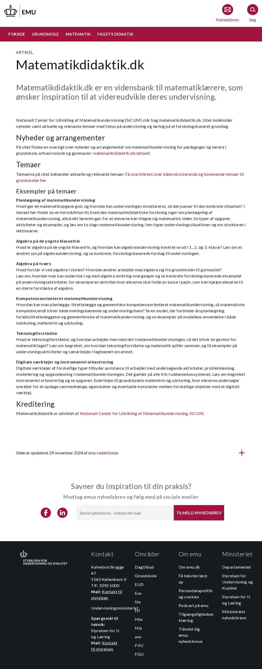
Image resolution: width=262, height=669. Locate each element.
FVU (139, 645)
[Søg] (252, 13)
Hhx (139, 619)
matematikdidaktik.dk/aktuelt (121, 153)
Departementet (236, 567)
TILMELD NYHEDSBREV (199, 512)
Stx (138, 601)
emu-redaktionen (103, 452)
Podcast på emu (194, 605)
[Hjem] (20, 10)
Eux (138, 593)
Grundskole (146, 575)
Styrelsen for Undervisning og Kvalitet (237, 581)
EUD (139, 584)
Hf (137, 610)
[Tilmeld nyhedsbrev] (227, 13)
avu (138, 636)
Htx (138, 627)
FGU (139, 654)
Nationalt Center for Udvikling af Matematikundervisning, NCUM (142, 413)
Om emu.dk (189, 567)
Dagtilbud (144, 567)
